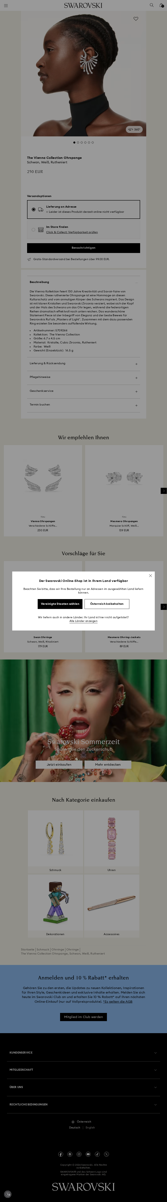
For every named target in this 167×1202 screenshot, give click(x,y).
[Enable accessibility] (7, 1194)
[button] (150, 575)
